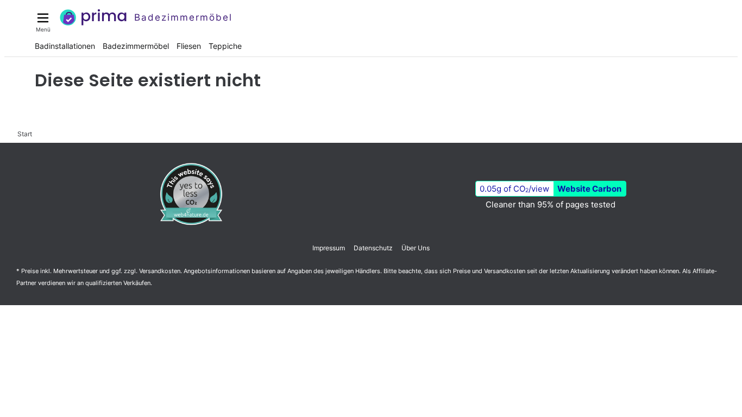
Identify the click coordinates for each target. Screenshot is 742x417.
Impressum (328, 248)
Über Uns (415, 248)
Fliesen (189, 45)
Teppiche (225, 45)
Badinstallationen (65, 45)
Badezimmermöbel (136, 45)
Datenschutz (373, 248)
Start (24, 134)
